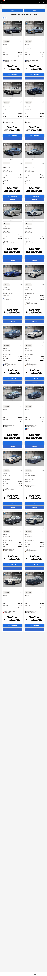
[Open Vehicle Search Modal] (39, 3)
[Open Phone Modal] (44, 3)
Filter (35, 10)
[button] (12, 78)
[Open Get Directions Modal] (46, 3)
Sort (13, 10)
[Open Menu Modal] (1, 3)
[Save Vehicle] (21, 41)
